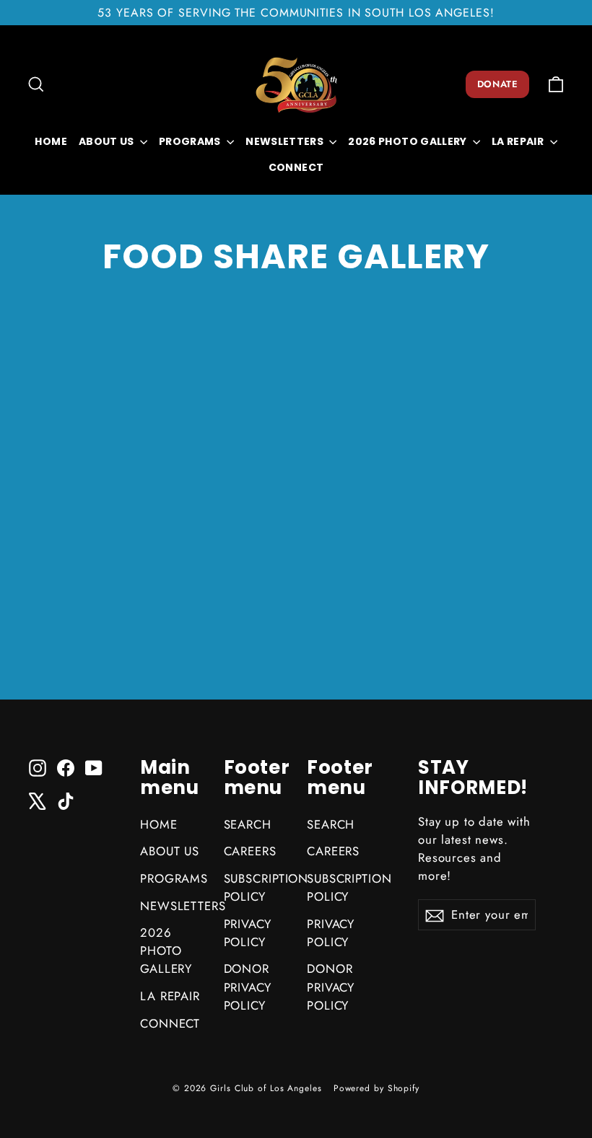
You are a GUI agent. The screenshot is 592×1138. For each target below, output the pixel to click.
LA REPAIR (519, 141)
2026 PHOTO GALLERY (408, 141)
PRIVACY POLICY (247, 932)
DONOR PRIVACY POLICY (247, 986)
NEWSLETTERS (285, 141)
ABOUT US (107, 141)
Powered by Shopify (376, 1088)
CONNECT (296, 167)
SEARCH (247, 824)
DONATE (497, 84)
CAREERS (250, 851)
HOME (50, 141)
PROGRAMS (191, 141)
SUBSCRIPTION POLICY (255, 887)
